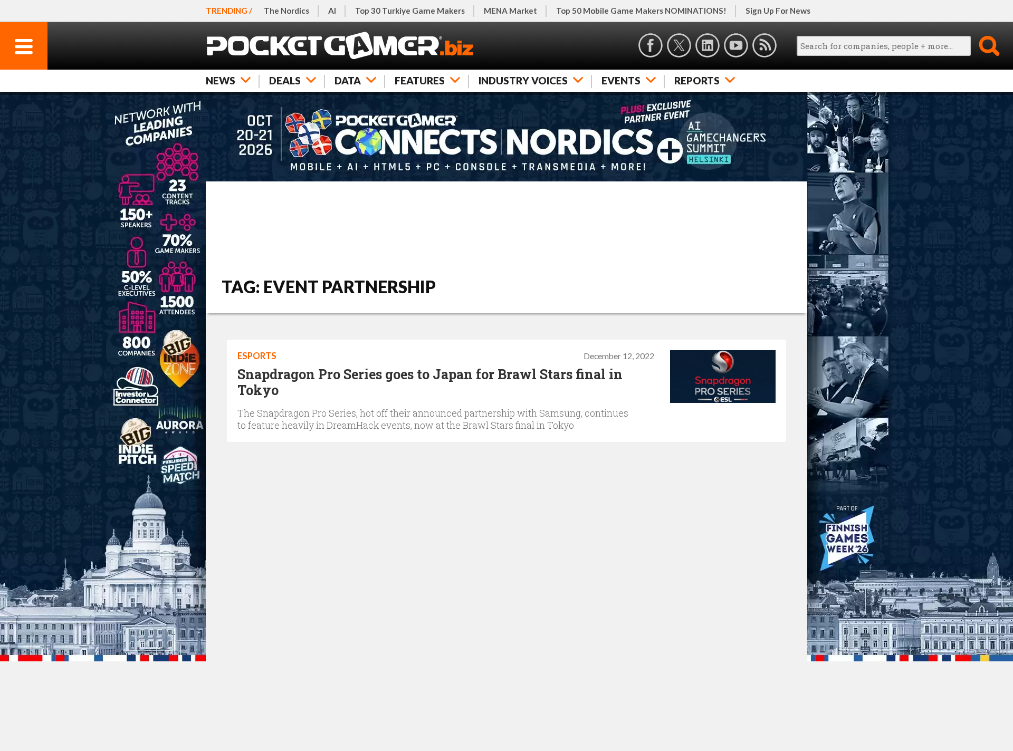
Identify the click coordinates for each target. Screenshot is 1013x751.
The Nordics (286, 10)
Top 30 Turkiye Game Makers (410, 10)
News (220, 80)
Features (420, 80)
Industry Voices (523, 80)
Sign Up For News (778, 10)
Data (348, 80)
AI (332, 10)
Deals (285, 80)
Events (621, 80)
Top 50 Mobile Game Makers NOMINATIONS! (641, 10)
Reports (697, 80)
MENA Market (510, 10)
